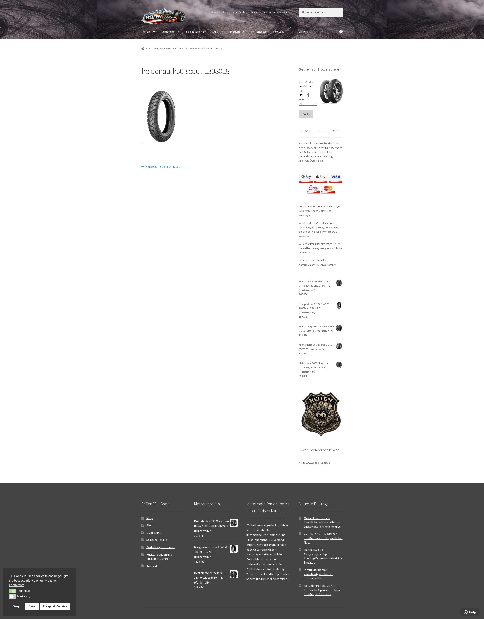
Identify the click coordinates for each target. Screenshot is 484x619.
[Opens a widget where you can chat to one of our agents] (469, 612)
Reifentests (259, 31)
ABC (216, 31)
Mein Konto (239, 12)
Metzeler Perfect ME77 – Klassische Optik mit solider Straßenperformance (322, 590)
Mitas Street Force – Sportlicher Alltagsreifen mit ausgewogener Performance (323, 522)
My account (153, 532)
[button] (12, 591)
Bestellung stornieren (160, 547)
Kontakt (278, 31)
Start (149, 48)
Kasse (254, 12)
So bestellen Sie (196, 31)
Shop (214, 12)
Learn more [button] (16, 585)
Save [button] (32, 606)
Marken (235, 31)
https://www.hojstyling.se (314, 462)
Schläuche (168, 31)
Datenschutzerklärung (275, 12)
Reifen (145, 31)
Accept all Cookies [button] (55, 606)
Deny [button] (16, 606)
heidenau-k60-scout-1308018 (170, 48)
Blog (225, 12)
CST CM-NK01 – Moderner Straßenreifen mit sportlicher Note (323, 538)
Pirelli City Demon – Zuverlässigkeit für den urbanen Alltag (318, 574)
